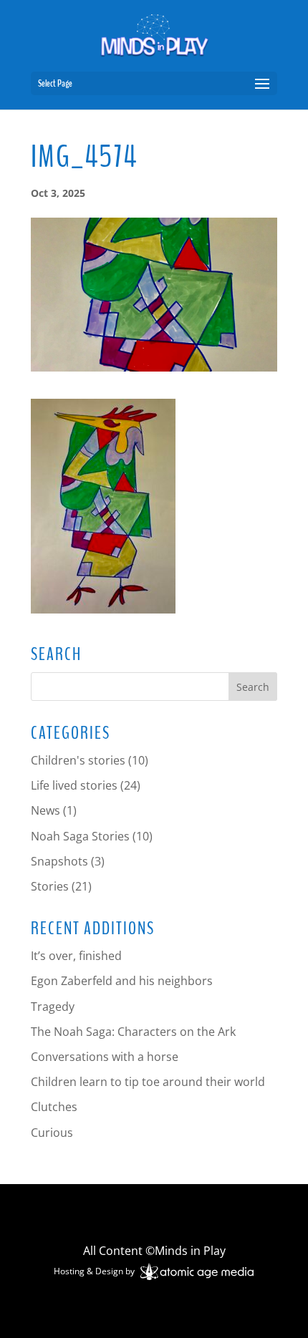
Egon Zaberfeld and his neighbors (122, 981)
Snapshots (59, 861)
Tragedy (52, 1006)
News (45, 810)
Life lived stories (74, 785)
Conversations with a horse (104, 1057)
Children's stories (78, 760)
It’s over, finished (76, 956)
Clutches (54, 1107)
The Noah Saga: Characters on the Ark (133, 1031)
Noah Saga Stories (80, 836)
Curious (52, 1132)
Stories (50, 886)
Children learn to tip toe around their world (148, 1082)
